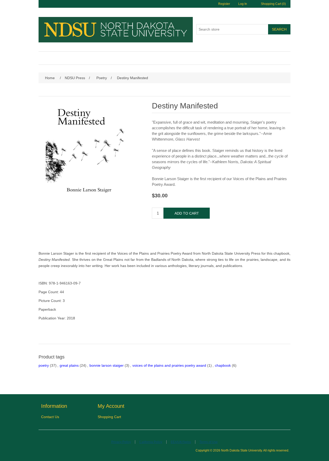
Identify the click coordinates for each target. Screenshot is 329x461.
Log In (242, 4)
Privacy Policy (121, 442)
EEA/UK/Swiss (181, 442)
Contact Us (50, 417)
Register (224, 4)
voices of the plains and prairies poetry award (169, 365)
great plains (69, 365)
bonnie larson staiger (106, 365)
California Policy (150, 442)
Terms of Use (208, 442)
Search (279, 29)
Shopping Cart (109, 417)
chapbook (223, 365)
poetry (44, 365)
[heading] (69, 406)
